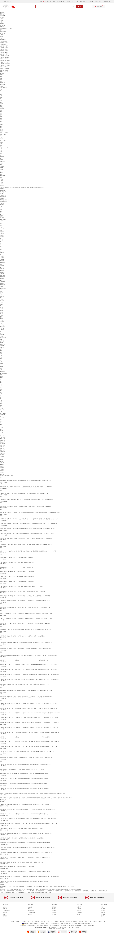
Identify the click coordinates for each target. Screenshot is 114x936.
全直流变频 (2, 344)
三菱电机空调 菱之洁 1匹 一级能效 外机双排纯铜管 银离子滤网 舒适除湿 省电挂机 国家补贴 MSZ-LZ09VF (25, 623)
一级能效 (2, 256)
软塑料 (1, 169)
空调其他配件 (3, 288)
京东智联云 (65, 891)
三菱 (1, 110)
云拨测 (8, 891)
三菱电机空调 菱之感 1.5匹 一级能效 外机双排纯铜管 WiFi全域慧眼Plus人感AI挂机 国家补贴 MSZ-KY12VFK (25, 480)
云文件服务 (5, 892)
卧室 (1, 227)
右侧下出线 (2, 437)
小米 (1, 119)
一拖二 (1, 177)
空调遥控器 (2, 285)
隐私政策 (81, 921)
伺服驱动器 (2, 190)
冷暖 (1, 353)
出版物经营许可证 (46, 925)
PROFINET (2, 408)
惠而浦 (1, 142)
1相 (1, 405)
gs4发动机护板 (16, 886)
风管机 (1, 320)
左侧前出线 (2, 451)
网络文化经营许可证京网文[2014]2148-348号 (63, 925)
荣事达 (1, 75)
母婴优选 (2, 471)
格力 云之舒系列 (4, 71)
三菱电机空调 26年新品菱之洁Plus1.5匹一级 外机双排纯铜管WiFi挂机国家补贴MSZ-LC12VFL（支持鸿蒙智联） (26, 499)
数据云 (97, 891)
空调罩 (1, 286)
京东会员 (69, 1)
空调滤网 (2, 273)
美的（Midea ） (4, 134)
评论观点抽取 (44, 891)
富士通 (1, 131)
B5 (0, 248)
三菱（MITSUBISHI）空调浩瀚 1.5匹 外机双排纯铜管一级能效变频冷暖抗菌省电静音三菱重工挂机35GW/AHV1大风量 (28, 551)
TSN (1, 411)
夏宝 (1, 126)
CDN (30, 891)
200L (1, 395)
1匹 (1, 294)
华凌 (1, 97)
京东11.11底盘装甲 (38, 886)
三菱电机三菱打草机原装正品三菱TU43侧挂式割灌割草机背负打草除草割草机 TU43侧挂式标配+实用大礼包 (25, 764)
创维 (1, 116)
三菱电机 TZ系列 (4, 49)
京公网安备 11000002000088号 (32, 923)
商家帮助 (37, 921)
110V (1, 220)
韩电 (1, 79)
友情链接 (56, 921)
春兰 (1, 99)
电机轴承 (2, 278)
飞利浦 (1, 107)
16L (1, 389)
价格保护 (79, 908)
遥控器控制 (2, 272)
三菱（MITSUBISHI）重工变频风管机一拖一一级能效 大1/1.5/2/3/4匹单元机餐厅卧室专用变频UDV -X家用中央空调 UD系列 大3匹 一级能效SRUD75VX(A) (36, 798)
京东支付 (58, 928)
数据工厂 (47, 892)
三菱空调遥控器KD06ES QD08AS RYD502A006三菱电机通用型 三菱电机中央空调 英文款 (21, 586)
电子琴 (50, 892)
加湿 (1, 350)
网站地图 (12, 891)
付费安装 (2, 329)
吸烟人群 (2, 474)
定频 (1, 289)
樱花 (1, 115)
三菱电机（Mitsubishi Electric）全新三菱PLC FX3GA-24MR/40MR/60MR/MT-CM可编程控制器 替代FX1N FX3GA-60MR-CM (29, 665)
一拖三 (1, 179)
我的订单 (55, 1)
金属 (1, 174)
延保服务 (103, 910)
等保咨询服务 (3, 891)
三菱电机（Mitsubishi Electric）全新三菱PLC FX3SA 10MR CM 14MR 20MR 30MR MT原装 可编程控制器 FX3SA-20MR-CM (29, 746)
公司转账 (54, 914)
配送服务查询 (31, 910)
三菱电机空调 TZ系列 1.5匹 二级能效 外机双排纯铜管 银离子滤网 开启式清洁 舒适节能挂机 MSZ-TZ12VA (25, 493)
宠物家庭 (2, 467)
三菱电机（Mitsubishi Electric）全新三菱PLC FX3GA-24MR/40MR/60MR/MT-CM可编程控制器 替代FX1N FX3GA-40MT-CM (29, 674)
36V (1, 209)
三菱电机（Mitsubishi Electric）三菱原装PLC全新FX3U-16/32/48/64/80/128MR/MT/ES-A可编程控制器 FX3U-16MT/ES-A (29, 703)
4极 (1, 357)
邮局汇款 (54, 912)
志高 (1, 111)
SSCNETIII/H (3, 413)
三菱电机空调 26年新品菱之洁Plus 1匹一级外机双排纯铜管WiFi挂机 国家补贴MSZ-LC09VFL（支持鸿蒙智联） (26, 642)
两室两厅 (2, 232)
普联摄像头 (2, 17)
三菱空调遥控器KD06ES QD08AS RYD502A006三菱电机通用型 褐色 (16, 567)
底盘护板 (5, 28)
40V (1, 212)
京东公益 (87, 921)
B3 (0, 241)
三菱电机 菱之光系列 (5, 70)
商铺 (1, 230)
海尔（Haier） (3, 140)
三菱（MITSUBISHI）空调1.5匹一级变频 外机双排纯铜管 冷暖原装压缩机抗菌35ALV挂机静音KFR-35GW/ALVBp (27, 751)
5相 (1, 403)
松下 (1, 94)
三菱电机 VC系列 (4, 46)
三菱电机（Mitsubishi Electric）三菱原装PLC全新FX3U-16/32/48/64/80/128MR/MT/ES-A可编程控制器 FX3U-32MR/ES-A (29, 708)
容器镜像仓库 (21, 892)
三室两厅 (2, 235)
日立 (1, 137)
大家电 (4, 914)
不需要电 (2, 216)
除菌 (1, 339)
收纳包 (1, 20)
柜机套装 (2, 454)
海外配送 (30, 914)
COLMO (2, 123)
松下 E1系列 (3, 44)
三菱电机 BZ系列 (4, 47)
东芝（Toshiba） (4, 87)
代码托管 (42, 892)
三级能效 (2, 259)
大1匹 (1, 297)
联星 (1, 89)
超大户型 (2, 236)
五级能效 (2, 260)
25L (1, 390)
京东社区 (68, 921)
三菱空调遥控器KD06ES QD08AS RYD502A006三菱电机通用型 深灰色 (17, 572)
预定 (33, 891)
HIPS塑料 (2, 161)
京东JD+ (103, 916)
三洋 (1, 135)
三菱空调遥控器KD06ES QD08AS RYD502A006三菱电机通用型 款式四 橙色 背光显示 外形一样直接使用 (25, 596)
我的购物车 (99, 6)
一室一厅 (2, 228)
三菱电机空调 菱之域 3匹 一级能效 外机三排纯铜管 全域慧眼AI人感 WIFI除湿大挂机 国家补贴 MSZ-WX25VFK (26, 690)
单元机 (1, 313)
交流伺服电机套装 (4, 200)
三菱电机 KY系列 (4, 50)
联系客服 (5, 916)
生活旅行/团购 (6, 910)
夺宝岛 (102, 907)
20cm (1, 458)
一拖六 (1, 184)
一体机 (1, 18)
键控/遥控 (2, 267)
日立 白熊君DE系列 (4, 62)
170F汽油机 (3, 219)
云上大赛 (74, 891)
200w (1, 432)
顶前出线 (2, 446)
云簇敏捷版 (37, 892)
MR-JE (1, 34)
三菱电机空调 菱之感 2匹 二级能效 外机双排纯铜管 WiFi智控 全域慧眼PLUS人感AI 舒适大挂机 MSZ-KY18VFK (26, 607)
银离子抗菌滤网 (3, 373)
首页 (1, 28)
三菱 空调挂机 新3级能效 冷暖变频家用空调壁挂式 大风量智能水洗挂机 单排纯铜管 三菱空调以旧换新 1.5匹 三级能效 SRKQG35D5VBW (32, 793)
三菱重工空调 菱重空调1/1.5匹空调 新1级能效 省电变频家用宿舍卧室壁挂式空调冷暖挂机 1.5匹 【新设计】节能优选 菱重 (28, 523)
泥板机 (51, 886)
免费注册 (49, 1)
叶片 (1, 323)
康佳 (1, 81)
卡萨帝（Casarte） (4, 83)
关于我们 (11, 921)
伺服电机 (2, 203)
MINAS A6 (2, 33)
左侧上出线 (2, 453)
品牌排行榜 (2, 15)
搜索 (79, 6)
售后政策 (79, 907)
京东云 (63, 928)
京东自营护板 (3, 886)
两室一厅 (2, 233)
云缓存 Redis (51, 891)
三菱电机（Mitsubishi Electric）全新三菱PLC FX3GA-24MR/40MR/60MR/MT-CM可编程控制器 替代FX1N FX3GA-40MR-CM (29, 660)
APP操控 (2, 270)
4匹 (1, 422)
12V (1, 206)
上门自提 (30, 907)
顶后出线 (2, 448)
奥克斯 (1, 139)
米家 (1, 76)
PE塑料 (2, 163)
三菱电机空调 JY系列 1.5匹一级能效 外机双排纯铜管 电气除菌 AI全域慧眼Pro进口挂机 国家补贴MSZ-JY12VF (26, 538)
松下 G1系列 (3, 39)
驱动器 (1, 193)
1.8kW (1, 429)
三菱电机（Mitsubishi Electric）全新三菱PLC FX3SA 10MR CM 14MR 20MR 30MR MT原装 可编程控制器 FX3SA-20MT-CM (29, 737)
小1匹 (1, 293)
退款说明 (79, 910)
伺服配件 (2, 188)
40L (1, 392)
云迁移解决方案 (80, 891)
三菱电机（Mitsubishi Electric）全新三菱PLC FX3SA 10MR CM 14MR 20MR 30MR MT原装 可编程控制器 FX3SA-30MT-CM (29, 732)
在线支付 (54, 908)
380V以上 (2, 214)
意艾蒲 (1, 86)
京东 (15, 7)
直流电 (1, 378)
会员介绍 (5, 908)
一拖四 (1, 180)
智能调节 (2, 345)
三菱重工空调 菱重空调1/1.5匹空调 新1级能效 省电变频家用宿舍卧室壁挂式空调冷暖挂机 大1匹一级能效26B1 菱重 (27, 533)
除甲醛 (1, 342)
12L (1, 384)
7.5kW (1, 430)
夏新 (1, 102)
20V (1, 211)
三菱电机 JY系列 (4, 42)
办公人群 (2, 469)
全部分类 (2, 12)
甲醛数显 (2, 464)
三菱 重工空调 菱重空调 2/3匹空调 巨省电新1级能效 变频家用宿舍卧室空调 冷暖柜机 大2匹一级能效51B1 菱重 (26, 613)
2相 (1, 400)
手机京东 (83, 1)
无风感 (1, 336)
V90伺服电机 (3, 31)
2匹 (1, 305)
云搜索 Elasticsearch (24, 891)
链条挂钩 (2, 252)
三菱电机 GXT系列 (4, 55)
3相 (1, 402)
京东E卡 (103, 912)
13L (1, 386)
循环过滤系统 (3, 337)
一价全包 (2, 328)
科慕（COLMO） (4, 132)
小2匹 (1, 304)
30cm (1, 459)
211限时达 (30, 908)
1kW (1, 426)
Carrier (1, 91)
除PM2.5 (2, 363)
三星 (1, 95)
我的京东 (61, 1)
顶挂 (1, 243)
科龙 (1, 143)
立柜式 (1, 315)
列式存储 (17, 891)
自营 (1, 483)
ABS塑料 (2, 166)
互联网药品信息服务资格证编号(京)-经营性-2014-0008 (64, 923)
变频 (1, 291)
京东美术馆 (2, 25)
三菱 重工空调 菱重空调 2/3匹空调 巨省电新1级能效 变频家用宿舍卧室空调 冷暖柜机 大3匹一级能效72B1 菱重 (26, 618)
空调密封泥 (2, 275)
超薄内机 (2, 341)
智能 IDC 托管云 (58, 891)
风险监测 (75, 921)
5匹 (1, 424)
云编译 (69, 891)
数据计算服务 (31, 892)
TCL (1, 148)
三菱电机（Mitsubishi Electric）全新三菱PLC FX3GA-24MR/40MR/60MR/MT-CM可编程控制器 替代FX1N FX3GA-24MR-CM (29, 669)
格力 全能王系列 (4, 67)
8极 (1, 358)
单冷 (1, 352)
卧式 (1, 238)
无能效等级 (2, 262)
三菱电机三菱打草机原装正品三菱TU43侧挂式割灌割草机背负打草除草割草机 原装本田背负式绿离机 (24, 778)
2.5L (1, 387)
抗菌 (1, 368)
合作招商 (30, 921)
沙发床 (26, 892)
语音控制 (2, 269)
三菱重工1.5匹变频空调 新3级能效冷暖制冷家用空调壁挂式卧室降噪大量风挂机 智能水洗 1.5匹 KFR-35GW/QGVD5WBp (28, 655)
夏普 (1, 78)
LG (0, 92)
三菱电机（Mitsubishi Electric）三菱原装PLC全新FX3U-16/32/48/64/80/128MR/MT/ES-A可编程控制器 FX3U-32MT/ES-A (29, 717)
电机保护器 (2, 326)
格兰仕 (1, 105)
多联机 (1, 312)
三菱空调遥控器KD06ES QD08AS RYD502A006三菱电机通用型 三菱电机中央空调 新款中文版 (22, 591)
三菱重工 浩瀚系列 (4, 68)
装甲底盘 (46, 886)
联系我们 (18, 921)
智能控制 (2, 334)
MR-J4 (1, 36)
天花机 (1, 318)
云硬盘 (85, 891)
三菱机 (22, 886)
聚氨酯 (1, 168)
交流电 (1, 376)
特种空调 (2, 325)
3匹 (1, 421)
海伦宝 (1, 129)
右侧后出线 (2, 442)
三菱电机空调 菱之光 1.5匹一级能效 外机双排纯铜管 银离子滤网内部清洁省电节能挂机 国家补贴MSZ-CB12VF (26, 487)
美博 (1, 127)
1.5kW (1, 427)
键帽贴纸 (2, 23)
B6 (0, 254)
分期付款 (54, 910)
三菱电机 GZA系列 (4, 57)
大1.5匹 (2, 301)
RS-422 (2, 410)
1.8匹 (1, 302)
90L (1, 382)
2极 (1, 355)
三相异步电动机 (3, 192)
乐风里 (1, 124)
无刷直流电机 (3, 195)
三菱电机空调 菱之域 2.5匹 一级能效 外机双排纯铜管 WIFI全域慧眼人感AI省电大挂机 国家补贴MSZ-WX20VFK (26, 757)
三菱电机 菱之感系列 (5, 60)
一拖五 (1, 182)
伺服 (1, 38)
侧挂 (1, 249)
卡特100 (72, 886)
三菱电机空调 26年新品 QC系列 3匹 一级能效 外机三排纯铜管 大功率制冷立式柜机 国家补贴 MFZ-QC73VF (25, 684)
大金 (1, 150)
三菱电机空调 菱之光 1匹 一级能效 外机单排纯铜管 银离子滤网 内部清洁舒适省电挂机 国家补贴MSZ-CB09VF (26, 636)
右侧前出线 (2, 440)
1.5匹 (1, 299)
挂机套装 (2, 456)
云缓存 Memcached (12, 892)
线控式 (1, 264)
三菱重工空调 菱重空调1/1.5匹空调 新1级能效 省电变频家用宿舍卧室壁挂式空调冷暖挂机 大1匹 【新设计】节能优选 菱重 (29, 519)
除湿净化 (2, 463)
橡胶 (1, 164)
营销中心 (43, 921)
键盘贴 (1, 22)
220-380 (2, 217)
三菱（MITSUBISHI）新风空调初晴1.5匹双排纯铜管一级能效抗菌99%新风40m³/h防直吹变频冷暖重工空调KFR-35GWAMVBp (30, 512)
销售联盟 (62, 921)
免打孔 (1, 240)
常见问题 (5, 912)
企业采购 (75, 1)
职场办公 (2, 472)
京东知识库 (2, 14)
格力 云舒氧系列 (4, 58)
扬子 (1, 121)
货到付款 (54, 907)
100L (1, 394)
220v (1, 222)
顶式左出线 (2, 445)
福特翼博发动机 (64, 886)
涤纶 (1, 153)
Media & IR (102, 921)
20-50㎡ (2, 434)
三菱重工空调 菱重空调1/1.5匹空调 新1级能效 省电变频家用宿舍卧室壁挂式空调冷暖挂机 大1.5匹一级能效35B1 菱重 (27, 528)
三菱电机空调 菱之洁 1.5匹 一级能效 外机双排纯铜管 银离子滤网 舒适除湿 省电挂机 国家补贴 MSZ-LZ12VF (25, 506)
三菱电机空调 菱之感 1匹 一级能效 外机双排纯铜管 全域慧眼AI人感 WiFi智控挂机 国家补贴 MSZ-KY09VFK (25, 648)
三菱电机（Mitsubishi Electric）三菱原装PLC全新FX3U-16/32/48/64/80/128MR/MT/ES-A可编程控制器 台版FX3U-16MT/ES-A (30, 713)
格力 (1, 100)
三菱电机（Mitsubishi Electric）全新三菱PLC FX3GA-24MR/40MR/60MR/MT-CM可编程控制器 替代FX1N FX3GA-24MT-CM (29, 679)
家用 (1, 317)
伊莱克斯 (2, 108)
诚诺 (31, 886)
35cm (1, 461)
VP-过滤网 (2, 371)
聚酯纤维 (2, 156)
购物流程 (5, 907)
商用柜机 (2, 321)
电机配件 (2, 204)
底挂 (1, 246)
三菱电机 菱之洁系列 (5, 65)
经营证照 (77, 927)
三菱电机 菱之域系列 (5, 63)
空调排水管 (2, 280)
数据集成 (89, 891)
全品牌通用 (2, 84)
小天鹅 (1, 103)
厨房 (1, 224)
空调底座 (2, 283)
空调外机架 (2, 281)
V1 (0, 244)
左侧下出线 (2, 450)
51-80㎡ (2, 435)
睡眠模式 (2, 466)
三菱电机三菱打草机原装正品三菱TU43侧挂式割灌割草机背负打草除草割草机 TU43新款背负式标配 (23, 783)
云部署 (100, 891)
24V (1, 208)
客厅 (1, 225)
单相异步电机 (3, 196)
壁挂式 (1, 310)
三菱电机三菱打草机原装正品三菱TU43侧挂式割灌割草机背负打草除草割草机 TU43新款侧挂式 (22, 769)
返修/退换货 (79, 912)
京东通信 (103, 914)
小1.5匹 (2, 296)
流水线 (93, 891)
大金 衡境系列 (3, 41)
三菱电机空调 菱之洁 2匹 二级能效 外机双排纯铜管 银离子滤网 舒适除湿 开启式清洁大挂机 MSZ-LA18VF (25, 600)
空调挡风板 (2, 277)
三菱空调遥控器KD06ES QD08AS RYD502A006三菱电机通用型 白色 (16, 557)
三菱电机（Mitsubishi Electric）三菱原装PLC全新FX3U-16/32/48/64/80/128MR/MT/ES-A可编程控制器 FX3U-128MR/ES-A (29, 722)
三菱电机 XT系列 (4, 54)
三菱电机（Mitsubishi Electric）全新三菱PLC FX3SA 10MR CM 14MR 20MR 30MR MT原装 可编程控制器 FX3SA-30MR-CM (29, 741)
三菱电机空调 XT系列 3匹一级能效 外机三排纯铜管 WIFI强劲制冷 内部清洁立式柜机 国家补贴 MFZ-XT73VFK (26, 697)
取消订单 (79, 914)
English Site (94, 921)
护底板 (27, 886)
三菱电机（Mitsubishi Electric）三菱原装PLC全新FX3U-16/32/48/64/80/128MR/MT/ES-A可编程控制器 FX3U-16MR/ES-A (29, 727)
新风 (1, 349)
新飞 (1, 113)
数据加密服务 (38, 891)
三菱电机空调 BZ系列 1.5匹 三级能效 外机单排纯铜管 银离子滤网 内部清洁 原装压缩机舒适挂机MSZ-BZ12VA (26, 544)
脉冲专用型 (2, 414)
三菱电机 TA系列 (4, 52)
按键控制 (2, 265)
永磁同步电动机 (3, 201)
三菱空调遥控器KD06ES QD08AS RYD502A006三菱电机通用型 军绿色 (17, 576)
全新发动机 (57, 886)
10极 (1, 362)
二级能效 (2, 257)
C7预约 (9, 886)
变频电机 (2, 198)
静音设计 (2, 347)
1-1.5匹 (2, 418)
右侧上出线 (2, 438)
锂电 (1, 374)
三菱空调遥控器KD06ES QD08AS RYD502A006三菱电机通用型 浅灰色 (17, 562)
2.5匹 (1, 309)
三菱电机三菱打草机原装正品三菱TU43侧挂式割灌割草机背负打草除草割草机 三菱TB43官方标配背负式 (24, 788)
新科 (1, 145)
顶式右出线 (2, 443)
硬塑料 (1, 159)
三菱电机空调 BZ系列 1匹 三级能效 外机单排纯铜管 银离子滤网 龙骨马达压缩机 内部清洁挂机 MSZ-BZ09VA (25, 629)
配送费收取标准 (31, 912)
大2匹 (1, 307)
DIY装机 (103, 908)
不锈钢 (1, 172)
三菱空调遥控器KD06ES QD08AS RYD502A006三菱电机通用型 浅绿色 (17, 581)
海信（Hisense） (4, 147)
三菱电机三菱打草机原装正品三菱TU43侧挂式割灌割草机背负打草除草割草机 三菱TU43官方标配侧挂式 (24, 774)
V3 (0, 251)
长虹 (1, 118)
